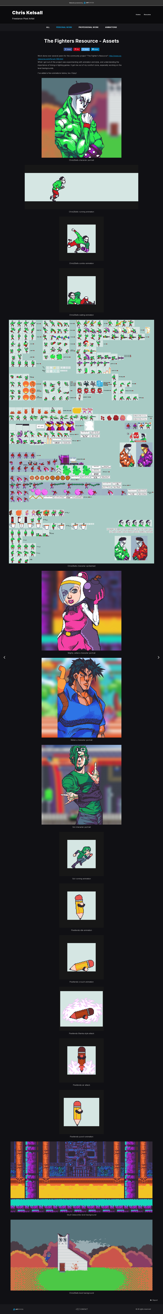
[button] (154, 1300)
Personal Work (64, 27)
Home (138, 14)
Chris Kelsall (27, 12)
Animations (111, 27)
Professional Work (88, 27)
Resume (147, 14)
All (48, 27)
